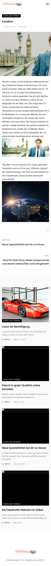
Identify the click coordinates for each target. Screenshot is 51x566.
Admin (7, 339)
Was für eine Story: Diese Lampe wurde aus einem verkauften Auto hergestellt (25, 262)
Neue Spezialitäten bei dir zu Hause (23, 244)
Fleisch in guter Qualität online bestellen (21, 387)
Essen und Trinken (11, 16)
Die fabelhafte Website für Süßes (22, 510)
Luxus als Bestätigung (16, 326)
